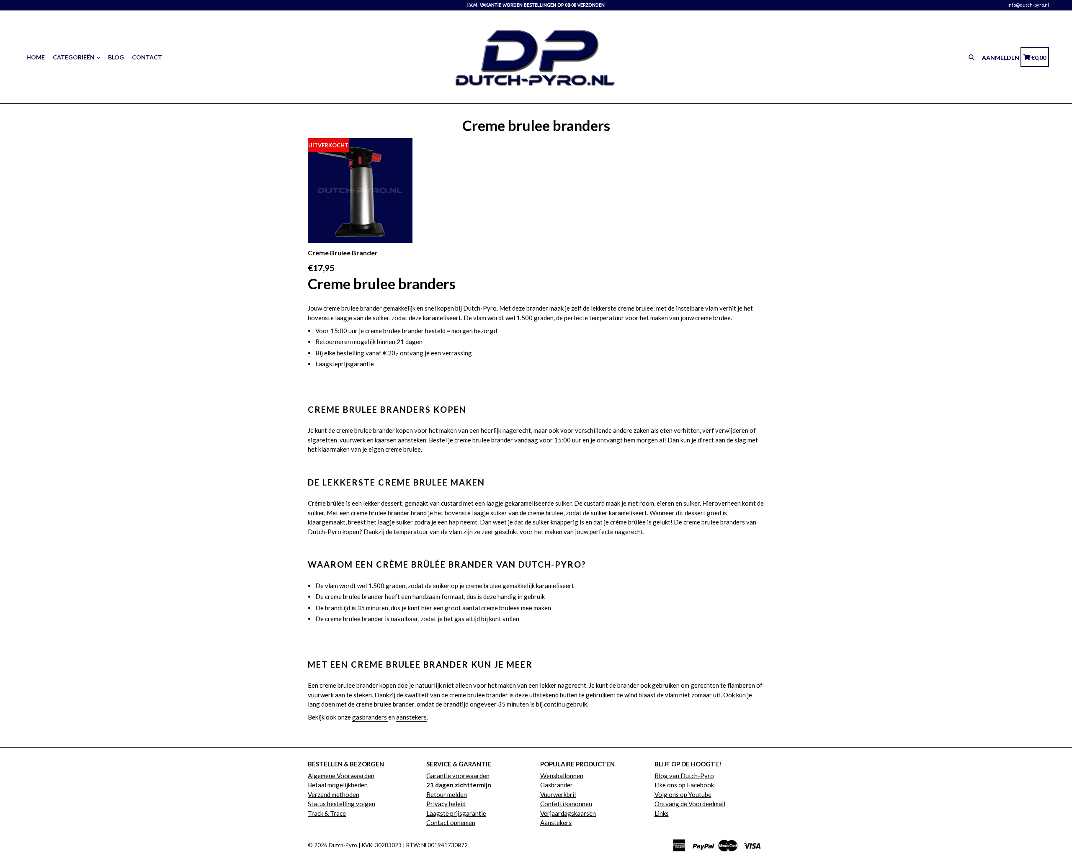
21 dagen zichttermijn (458, 785)
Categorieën (74, 57)
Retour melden (446, 794)
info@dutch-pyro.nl (1028, 5)
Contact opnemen (450, 822)
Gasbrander (556, 785)
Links (662, 813)
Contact (147, 57)
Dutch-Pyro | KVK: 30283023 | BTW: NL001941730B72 (398, 845)
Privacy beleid (446, 803)
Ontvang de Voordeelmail (690, 803)
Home (35, 57)
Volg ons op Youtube (683, 794)
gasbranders (370, 717)
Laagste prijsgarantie (456, 813)
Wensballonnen (561, 775)
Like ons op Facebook (684, 785)
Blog (116, 57)
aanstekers (411, 717)
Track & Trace (327, 813)
